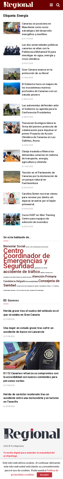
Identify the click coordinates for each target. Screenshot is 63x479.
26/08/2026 (10, 406)
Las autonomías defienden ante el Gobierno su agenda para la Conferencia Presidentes (40, 109)
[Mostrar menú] (51, 5)
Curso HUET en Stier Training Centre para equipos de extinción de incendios (38, 219)
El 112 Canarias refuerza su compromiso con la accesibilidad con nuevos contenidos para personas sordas (30, 377)
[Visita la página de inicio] (18, 5)
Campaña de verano (45, 286)
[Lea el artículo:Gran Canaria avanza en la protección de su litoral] (11, 74)
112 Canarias (55, 286)
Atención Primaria (44, 276)
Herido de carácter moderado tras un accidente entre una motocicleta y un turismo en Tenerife (31, 398)
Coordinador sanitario (9, 290)
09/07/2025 (28, 63)
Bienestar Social (14, 246)
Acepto (44, 474)
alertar (45, 268)
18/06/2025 (28, 78)
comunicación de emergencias (25, 286)
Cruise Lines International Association (37, 247)
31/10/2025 (28, 39)
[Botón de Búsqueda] (58, 5)
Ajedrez (37, 286)
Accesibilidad (32, 281)
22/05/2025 (28, 145)
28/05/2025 (28, 99)
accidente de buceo (26, 277)
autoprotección (38, 268)
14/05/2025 (28, 166)
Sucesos (10, 367)
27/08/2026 (10, 319)
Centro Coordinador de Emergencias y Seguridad (26, 258)
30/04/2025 (28, 188)
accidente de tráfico (21, 271)
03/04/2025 (28, 226)
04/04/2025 (28, 209)
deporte (42, 272)
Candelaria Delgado (14, 281)
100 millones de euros (22, 290)
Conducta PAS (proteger (37, 290)
